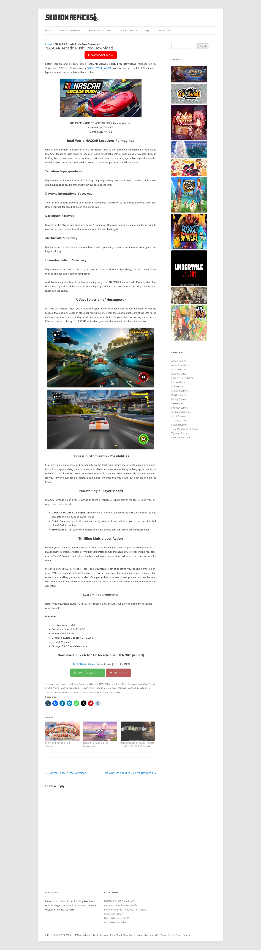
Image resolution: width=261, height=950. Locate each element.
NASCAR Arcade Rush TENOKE (110, 688)
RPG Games (177, 403)
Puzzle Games (178, 394)
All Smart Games (181, 935)
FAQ (147, 30)
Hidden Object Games (182, 377)
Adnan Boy (166, 935)
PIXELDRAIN (79, 664)
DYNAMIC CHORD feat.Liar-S (119, 901)
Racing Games (78, 684)
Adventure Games (180, 365)
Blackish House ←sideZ (116, 918)
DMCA (77, 935)
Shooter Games (179, 407)
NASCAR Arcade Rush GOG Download (118, 684)
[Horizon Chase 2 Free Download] (100, 731)
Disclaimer (104, 935)
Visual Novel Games (181, 437)
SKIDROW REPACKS (99, 68)
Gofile (91, 664)
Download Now (100, 55)
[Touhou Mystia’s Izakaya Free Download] (189, 139)
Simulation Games (181, 411)
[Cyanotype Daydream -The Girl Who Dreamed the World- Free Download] (189, 157)
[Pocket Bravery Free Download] (189, 248)
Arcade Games (178, 369)
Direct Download (88, 672)
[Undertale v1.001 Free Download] (189, 285)
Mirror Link (118, 672)
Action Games (178, 360)
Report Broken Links (100, 30)
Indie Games (177, 386)
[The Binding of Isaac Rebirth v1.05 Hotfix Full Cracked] (138, 731)
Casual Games (178, 373)
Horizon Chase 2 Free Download (65, 773)
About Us (127, 935)
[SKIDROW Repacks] (72, 21)
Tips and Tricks (179, 433)
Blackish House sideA (115, 922)
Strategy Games (179, 420)
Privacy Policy (89, 935)
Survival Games (179, 424)
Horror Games (178, 382)
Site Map (116, 935)
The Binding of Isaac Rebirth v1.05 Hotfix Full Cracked (138, 744)
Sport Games (178, 416)
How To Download (70, 30)
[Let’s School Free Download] (189, 339)
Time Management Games (185, 429)
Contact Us (163, 30)
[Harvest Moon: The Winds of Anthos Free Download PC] (189, 211)
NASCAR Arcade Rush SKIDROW (77, 688)
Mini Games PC (151, 935)
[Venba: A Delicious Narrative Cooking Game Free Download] (189, 175)
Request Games (128, 30)
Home (48, 30)
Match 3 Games (179, 390)
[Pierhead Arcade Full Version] (62, 731)
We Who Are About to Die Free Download (130, 773)
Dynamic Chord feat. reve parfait (121, 905)
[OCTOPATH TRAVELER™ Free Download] (189, 302)
